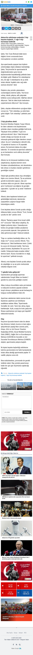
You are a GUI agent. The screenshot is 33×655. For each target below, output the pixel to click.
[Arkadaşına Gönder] (13, 28)
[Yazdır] (16, 28)
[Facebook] (3, 28)
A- (31, 39)
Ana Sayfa (9, 633)
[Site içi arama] (19, 644)
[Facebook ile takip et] (13, 644)
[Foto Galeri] (31, 2)
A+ (31, 37)
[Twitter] (6, 28)
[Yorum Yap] (19, 28)
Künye (15, 633)
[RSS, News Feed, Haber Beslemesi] (16, 644)
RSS (25, 633)
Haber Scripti (15, 648)
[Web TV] (29, 2)
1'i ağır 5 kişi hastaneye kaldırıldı (14, 375)
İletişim (21, 633)
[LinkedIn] (9, 28)
